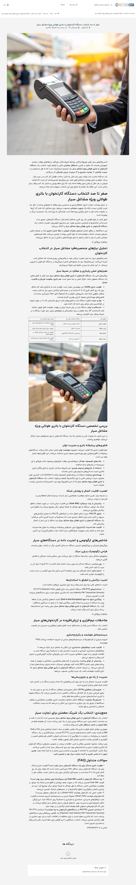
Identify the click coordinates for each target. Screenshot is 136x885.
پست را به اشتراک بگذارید (55, 27)
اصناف (63, 5)
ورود (4, 5)
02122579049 (92, 827)
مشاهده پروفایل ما (99, 242)
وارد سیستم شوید (88, 872)
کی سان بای (73, 5)
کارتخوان (84, 27)
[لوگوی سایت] (124, 5)
